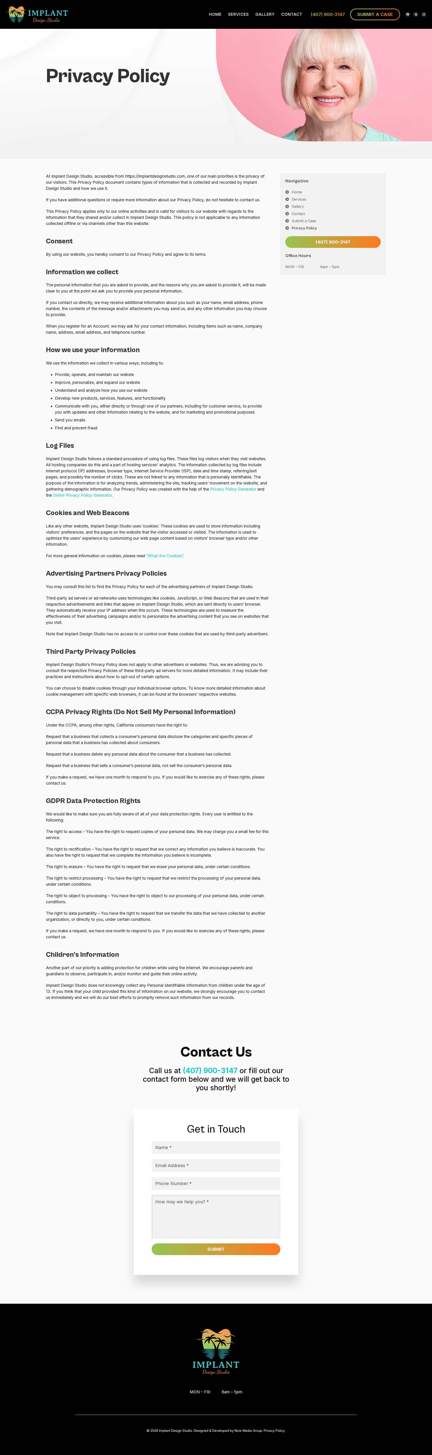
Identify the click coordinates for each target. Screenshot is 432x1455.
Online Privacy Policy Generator (82, 495)
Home (297, 192)
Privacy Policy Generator (233, 489)
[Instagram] (424, 14)
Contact (298, 213)
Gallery (298, 206)
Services (299, 199)
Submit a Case (304, 221)
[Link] (37, 14)
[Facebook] (407, 14)
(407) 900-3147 (328, 14)
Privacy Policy (304, 228)
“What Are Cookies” (164, 555)
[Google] (415, 14)
